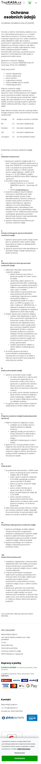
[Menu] (36, 3)
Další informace (23, 749)
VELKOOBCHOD (7, 645)
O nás (3, 642)
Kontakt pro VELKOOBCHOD (12, 711)
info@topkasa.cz (22, 190)
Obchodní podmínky (9, 648)
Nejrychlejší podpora (9, 634)
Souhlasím (19, 758)
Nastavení (20, 753)
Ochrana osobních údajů (11, 651)
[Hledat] (24, 3)
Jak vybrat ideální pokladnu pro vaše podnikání (15, 638)
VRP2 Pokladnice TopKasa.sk (12, 654)
